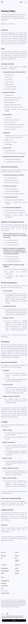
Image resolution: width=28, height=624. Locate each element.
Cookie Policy (4, 585)
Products (3, 552)
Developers (4, 565)
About (16, 568)
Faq (16, 558)
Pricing (16, 556)
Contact (17, 571)
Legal (2, 577)
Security (17, 573)
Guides (17, 561)
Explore (17, 552)
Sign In (21, 2)
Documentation (5, 571)
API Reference (4, 568)
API (2, 558)
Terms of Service (5, 593)
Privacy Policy (4, 590)
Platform (3, 556)
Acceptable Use (5, 580)
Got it (14, 620)
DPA (2, 588)
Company (17, 565)
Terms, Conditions (20, 605)
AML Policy (3, 583)
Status (2, 573)
